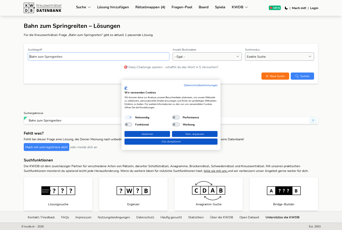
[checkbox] (128, 117)
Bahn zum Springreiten (45, 120)
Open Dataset (249, 217)
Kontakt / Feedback (41, 217)
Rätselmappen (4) (150, 7)
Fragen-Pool (182, 7)
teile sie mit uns (216, 171)
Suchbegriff (35, 49)
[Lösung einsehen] (313, 120)
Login (314, 8)
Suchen (304, 76)
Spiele (220, 7)
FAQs (65, 217)
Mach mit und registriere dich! (46, 147)
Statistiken (196, 217)
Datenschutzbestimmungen (201, 85)
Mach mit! (299, 8)
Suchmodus (252, 49)
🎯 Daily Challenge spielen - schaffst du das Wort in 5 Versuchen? (171, 67)
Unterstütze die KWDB (282, 217)
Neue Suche (277, 76)
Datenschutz (145, 217)
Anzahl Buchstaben (184, 49)
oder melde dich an (83, 147)
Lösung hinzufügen (113, 7)
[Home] (48, 8)
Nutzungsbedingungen (114, 217)
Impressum (83, 217)
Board (204, 7)
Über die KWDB (221, 217)
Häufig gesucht (171, 217)
